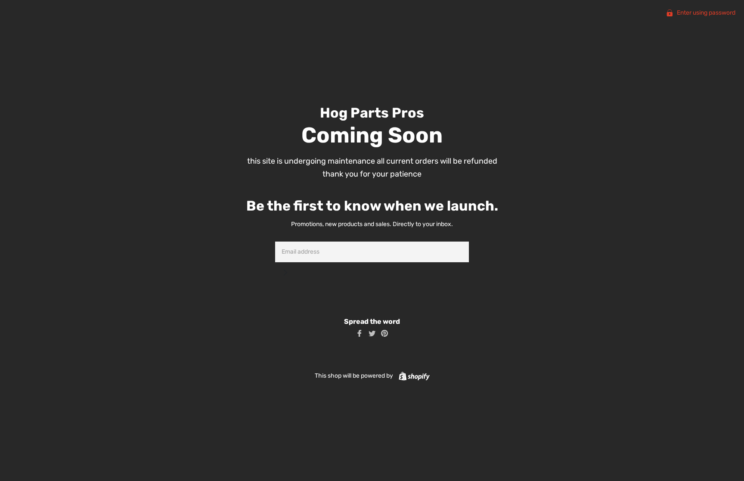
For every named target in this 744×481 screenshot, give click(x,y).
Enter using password (705, 12)
